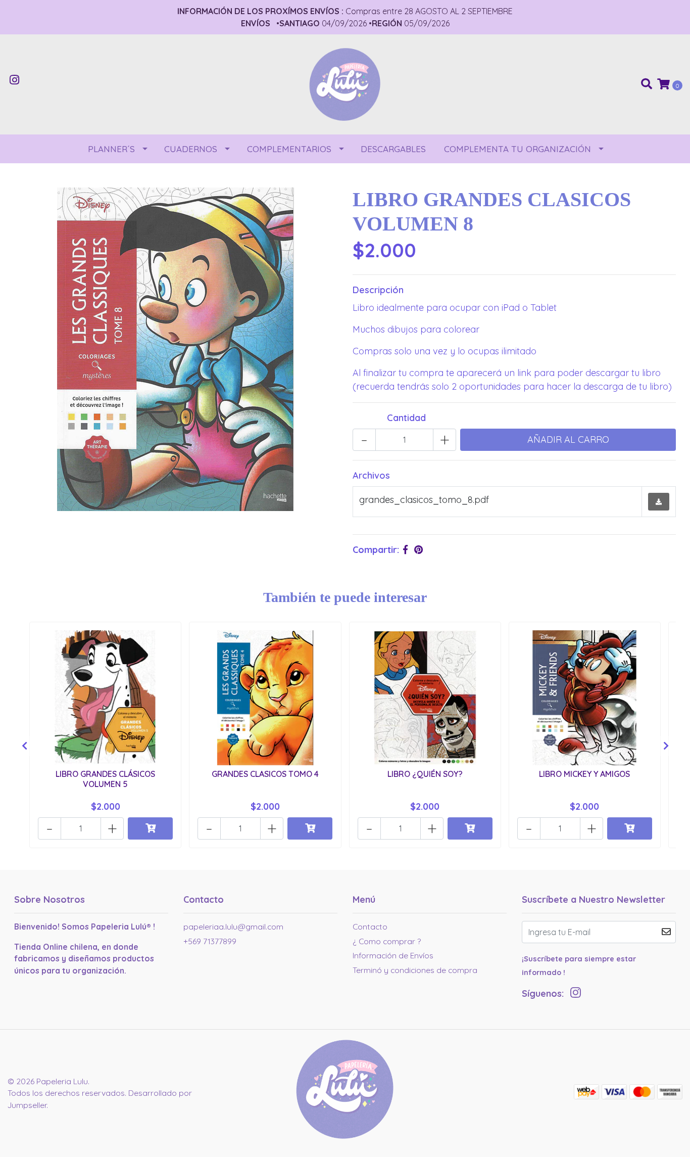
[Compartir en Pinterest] (418, 550)
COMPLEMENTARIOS (289, 149)
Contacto (370, 926)
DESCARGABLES (393, 149)
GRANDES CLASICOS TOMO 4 (265, 774)
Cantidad (406, 418)
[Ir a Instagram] (15, 80)
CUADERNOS (190, 149)
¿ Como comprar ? (387, 941)
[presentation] (24, 746)
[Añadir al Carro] (150, 828)
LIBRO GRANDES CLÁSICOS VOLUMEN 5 (105, 779)
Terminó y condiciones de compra (415, 970)
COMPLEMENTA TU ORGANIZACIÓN (517, 149)
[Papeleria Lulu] (345, 83)
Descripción (378, 290)
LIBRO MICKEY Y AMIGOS (584, 774)
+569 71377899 (209, 941)
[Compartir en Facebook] (405, 550)
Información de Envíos (393, 955)
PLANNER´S (111, 149)
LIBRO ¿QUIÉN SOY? (425, 774)
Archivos (371, 475)
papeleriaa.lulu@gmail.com (233, 926)
